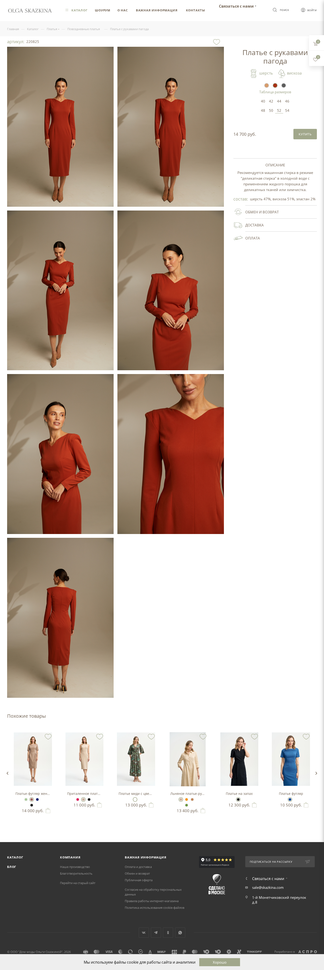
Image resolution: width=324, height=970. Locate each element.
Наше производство (75, 867)
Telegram (156, 933)
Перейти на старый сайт (77, 883)
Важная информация (146, 857)
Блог (11, 867)
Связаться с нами (236, 6)
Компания (70, 857)
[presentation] (7, 773)
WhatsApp (180, 933)
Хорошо (220, 962)
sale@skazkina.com (268, 887)
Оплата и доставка (138, 867)
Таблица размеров (275, 91)
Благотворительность (76, 873)
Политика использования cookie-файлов (154, 907)
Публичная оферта (139, 880)
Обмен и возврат (137, 873)
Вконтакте (144, 933)
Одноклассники (168, 933)
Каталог (15, 857)
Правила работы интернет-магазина (152, 901)
